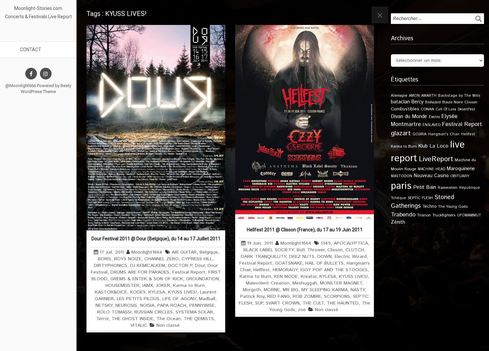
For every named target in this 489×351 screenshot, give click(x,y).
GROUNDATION (202, 279)
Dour (200, 265)
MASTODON (401, 176)
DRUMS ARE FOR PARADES (139, 272)
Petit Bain (424, 187)
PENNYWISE (202, 305)
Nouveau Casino (431, 176)
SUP (259, 303)
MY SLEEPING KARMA (324, 290)
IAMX (147, 285)
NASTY (358, 290)
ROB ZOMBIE (307, 296)
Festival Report (188, 272)
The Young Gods (453, 206)
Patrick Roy (252, 296)
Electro (434, 117)
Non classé (168, 325)
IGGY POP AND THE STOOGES (334, 270)
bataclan (400, 102)
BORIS (104, 259)
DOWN (324, 256)
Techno (429, 206)
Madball (207, 298)
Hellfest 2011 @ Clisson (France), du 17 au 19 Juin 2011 (305, 229)
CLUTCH (355, 250)
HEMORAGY (285, 270)
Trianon (424, 215)
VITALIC (138, 325)
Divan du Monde (409, 116)
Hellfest (261, 270)
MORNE (272, 290)
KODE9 (137, 292)
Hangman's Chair (443, 134)
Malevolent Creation (267, 283)
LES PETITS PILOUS (138, 298)
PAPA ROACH (171, 305)
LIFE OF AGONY (179, 298)
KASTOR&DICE (111, 292)
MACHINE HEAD (431, 169)
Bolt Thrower (310, 250)
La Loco (438, 146)
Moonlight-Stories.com (38, 8)
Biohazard (433, 102)
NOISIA (147, 305)
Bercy (417, 102)
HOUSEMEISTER (122, 285)
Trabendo (403, 214)
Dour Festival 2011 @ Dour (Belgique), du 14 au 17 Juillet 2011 (156, 238)
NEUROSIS (126, 305)
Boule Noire (452, 102)
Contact (30, 49)
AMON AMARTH (422, 95)
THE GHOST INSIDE (132, 318)
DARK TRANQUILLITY (263, 256)
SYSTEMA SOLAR (194, 312)
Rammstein (447, 187)
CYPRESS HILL (197, 259)
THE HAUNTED (343, 303)
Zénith (398, 222)
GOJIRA (419, 134)
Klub (423, 146)
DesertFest (466, 109)
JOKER (163, 285)
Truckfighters (443, 215)
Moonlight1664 (146, 252)
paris (401, 186)
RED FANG (278, 296)
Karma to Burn (189, 285)
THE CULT (313, 303)
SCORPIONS (337, 296)
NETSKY (103, 305)
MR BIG (290, 290)
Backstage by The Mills (459, 95)
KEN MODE (286, 276)
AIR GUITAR (184, 252)
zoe (302, 309)
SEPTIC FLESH (420, 198)
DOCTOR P (180, 265)
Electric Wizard (351, 256)
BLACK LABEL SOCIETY (269, 250)
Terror (102, 318)
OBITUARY (459, 176)
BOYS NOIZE (127, 259)
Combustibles (405, 109)
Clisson (335, 250)
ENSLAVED (431, 125)
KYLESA (156, 292)
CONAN (427, 109)
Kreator (308, 276)
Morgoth (252, 290)
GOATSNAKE (288, 263)
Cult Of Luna (446, 109)
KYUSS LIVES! (182, 292)
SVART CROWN (282, 303)
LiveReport (436, 159)
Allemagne (399, 95)
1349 (326, 243)
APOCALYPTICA (351, 243)
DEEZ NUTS (301, 256)
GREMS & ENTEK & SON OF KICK (146, 279)
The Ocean (168, 318)
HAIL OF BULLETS (324, 263)
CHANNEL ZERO (161, 259)
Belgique (209, 252)
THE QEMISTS (199, 318)
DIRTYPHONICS (110, 265)
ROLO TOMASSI (114, 312)
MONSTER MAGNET (341, 283)
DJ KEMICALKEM (147, 265)
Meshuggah (304, 283)
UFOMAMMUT (469, 215)
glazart (401, 133)
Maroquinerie (461, 168)
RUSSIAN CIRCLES (153, 312)
